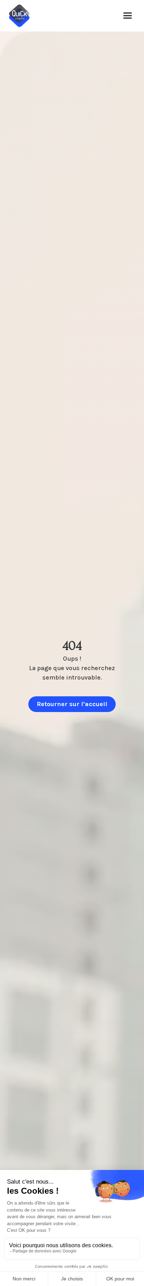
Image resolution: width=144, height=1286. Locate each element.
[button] (128, 16)
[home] (22, 15)
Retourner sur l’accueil (72, 704)
